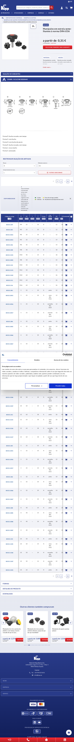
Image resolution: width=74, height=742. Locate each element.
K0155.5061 (9, 235)
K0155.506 (9, 245)
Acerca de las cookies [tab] (61, 360)
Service (5, 693)
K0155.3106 (9, 397)
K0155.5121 (9, 270)
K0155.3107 (9, 406)
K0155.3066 (9, 335)
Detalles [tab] (37, 360)
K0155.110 (9, 539)
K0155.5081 (9, 260)
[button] (3, 623)
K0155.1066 (9, 490)
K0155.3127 (9, 437)
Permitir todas (60, 386)
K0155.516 (9, 285)
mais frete (53, 43)
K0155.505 (9, 229)
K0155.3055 (9, 295)
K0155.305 (9, 290)
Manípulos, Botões (30, 18)
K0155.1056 (9, 459)
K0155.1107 (9, 561)
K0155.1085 (9, 513)
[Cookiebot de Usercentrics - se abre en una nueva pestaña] (64, 354)
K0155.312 (9, 414)
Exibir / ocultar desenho (17, 79)
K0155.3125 (9, 419)
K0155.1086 (9, 521)
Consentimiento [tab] (12, 360)
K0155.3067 (9, 344)
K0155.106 (9, 477)
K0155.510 (9, 265)
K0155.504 (9, 224)
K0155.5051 (9, 240)
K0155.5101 (9, 255)
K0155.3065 (9, 326)
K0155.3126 (9, 428)
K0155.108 (9, 508)
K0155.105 (9, 446)
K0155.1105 (9, 544)
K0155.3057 (9, 313)
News (5, 680)
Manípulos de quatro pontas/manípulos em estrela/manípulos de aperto (27, 20)
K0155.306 (9, 321)
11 (68, 181)
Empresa (31, 13)
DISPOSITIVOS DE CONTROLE (14, 18)
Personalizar (35, 386)
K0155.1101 (9, 570)
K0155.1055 (9, 451)
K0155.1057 (9, 468)
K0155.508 (9, 250)
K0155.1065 (9, 482)
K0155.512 (9, 280)
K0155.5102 (9, 275)
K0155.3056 (9, 304)
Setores (51, 13)
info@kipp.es (38, 675)
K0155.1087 (9, 530)
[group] (12, 627)
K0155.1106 (9, 552)
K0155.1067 (9, 499)
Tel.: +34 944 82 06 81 (38, 672)
